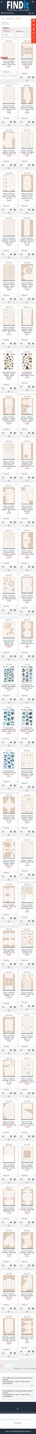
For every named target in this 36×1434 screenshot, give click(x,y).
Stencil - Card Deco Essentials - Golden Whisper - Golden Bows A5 (9, 330)
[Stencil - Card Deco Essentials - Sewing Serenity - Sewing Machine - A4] (9, 849)
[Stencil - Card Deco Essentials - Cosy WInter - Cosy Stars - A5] (27, 140)
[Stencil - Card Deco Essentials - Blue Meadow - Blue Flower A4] (27, 629)
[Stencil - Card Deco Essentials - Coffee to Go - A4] (9, 1068)
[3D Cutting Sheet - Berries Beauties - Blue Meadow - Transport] (27, 717)
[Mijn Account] (3, 2)
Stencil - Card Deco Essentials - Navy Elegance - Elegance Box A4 (9, 508)
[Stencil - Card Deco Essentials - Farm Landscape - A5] (27, 939)
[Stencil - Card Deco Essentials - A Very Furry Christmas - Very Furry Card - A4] (27, 227)
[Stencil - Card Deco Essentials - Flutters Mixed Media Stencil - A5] (27, 1068)
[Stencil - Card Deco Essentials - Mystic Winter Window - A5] (27, 1154)
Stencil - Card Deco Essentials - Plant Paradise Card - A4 (9, 951)
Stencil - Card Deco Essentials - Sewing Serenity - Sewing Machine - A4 (9, 863)
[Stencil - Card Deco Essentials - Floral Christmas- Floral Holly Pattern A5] (9, 540)
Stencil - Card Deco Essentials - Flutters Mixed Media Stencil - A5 (27, 1080)
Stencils (18, 18)
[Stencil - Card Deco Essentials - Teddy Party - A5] (27, 849)
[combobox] (9, 72)
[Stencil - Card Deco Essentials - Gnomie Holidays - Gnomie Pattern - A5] (9, 272)
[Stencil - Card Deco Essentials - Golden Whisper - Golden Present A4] (27, 317)
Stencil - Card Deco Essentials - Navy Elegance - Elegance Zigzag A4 (27, 508)
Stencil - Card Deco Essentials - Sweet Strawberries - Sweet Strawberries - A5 (27, 773)
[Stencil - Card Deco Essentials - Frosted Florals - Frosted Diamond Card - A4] (27, 183)
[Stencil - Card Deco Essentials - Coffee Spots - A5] (27, 1025)
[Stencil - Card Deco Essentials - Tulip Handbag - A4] (9, 1025)
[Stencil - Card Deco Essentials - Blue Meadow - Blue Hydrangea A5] (9, 629)
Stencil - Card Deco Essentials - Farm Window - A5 (9, 994)
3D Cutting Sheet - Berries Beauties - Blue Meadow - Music (27, 686)
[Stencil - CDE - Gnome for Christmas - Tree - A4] (27, 1326)
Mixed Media (10, 18)
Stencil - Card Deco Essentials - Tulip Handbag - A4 (9, 1037)
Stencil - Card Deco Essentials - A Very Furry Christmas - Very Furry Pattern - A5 (9, 241)
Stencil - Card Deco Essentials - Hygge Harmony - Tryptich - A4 (27, 1123)
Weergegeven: (20, 31)
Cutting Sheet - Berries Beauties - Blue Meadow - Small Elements (9, 686)
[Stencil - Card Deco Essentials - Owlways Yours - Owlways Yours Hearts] (9, 95)
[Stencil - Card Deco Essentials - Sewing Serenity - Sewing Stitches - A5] (27, 805)
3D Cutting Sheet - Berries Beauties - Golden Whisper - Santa (27, 373)
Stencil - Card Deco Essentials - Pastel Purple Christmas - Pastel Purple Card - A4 (27, 464)
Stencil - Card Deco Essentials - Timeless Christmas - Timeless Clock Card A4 (27, 419)
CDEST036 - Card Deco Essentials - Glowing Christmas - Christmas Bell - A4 (9, 1339)
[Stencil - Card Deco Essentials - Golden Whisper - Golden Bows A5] (9, 317)
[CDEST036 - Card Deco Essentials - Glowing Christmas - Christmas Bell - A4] (9, 1326)
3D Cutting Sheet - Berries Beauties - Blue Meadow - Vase (9, 772)
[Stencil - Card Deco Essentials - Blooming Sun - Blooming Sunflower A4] (27, 585)
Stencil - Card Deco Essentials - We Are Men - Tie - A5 (9, 1252)
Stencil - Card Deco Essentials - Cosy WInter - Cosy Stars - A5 (27, 152)
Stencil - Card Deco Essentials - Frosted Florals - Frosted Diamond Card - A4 (27, 196)
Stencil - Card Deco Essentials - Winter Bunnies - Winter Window (27, 63)
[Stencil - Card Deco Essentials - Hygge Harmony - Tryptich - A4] (27, 1111)
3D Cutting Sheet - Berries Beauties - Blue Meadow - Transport (27, 729)
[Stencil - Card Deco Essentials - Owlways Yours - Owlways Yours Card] (27, 95)
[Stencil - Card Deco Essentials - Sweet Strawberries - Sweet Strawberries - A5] (27, 760)
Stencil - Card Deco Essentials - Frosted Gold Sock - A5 (27, 1252)
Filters (6, 23)
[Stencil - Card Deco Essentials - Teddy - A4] (9, 894)
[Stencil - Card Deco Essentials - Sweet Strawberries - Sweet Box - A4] (9, 805)
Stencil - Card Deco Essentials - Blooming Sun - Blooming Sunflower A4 (27, 598)
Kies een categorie (8, 13)
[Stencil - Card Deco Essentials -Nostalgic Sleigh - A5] (27, 1283)
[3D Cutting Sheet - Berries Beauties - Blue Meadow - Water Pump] (9, 717)
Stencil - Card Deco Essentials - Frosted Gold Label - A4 (9, 1295)
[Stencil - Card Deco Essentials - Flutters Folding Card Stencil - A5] (9, 1111)
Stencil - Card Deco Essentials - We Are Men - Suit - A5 (27, 1209)
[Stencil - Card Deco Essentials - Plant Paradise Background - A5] (27, 894)
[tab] (18, 1381)
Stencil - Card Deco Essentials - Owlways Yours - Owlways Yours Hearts (9, 108)
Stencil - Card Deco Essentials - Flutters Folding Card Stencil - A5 (9, 1123)
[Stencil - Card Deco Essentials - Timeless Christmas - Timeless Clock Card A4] (27, 406)
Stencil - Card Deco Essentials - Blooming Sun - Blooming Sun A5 (9, 597)
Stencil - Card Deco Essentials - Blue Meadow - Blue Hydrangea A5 (9, 642)
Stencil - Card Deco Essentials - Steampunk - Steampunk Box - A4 (9, 152)
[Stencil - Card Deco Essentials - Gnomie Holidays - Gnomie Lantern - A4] (27, 272)
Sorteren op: (7, 31)
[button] (18, 1380)
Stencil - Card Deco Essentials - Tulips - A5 (27, 993)
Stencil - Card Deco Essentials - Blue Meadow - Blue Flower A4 (27, 642)
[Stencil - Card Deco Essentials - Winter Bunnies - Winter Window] (27, 50)
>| (12, 1365)
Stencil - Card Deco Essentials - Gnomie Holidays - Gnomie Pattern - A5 (9, 285)
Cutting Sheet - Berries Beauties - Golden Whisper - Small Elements (9, 374)
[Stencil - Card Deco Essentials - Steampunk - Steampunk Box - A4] (9, 140)
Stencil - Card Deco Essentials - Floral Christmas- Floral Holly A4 (27, 553)
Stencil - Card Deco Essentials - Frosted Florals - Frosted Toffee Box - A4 (9, 196)
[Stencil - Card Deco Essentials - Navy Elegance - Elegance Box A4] (9, 495)
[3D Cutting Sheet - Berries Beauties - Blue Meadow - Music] (27, 674)
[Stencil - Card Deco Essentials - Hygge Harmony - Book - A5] (9, 1154)
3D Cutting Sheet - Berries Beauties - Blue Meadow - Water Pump (9, 729)
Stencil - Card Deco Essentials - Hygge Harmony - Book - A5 (9, 1166)
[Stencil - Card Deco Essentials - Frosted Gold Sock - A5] (27, 1240)
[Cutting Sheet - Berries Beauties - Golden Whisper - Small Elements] (9, 361)
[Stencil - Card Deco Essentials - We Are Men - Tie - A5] (9, 1240)
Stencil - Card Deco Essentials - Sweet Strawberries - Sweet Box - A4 (8, 818)
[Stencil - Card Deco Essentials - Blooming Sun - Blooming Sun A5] (9, 585)
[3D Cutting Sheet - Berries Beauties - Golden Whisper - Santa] (27, 361)
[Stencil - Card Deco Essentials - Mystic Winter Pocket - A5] (9, 1197)
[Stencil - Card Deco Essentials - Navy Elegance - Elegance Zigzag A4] (27, 495)
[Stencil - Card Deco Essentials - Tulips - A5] (27, 982)
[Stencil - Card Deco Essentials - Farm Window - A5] (9, 982)
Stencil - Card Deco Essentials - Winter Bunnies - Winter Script (9, 62)
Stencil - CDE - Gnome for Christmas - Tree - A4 (27, 1338)
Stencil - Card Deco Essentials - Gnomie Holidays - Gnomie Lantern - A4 (27, 285)
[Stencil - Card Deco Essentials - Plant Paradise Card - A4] (9, 939)
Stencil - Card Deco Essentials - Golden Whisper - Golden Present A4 (27, 330)
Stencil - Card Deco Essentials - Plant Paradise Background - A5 (27, 907)
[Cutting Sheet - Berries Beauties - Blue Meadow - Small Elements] (9, 674)
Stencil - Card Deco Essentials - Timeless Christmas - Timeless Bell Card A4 (8, 419)
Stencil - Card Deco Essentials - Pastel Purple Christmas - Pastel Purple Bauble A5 (9, 464)
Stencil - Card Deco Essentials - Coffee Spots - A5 (27, 1037)
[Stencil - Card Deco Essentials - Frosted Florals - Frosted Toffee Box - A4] (9, 183)
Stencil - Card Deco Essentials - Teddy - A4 (9, 905)
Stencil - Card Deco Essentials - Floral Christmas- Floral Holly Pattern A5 (9, 553)
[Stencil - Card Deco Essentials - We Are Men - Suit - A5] (27, 1197)
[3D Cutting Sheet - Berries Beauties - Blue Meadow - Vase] (9, 760)
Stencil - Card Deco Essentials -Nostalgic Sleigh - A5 (27, 1295)
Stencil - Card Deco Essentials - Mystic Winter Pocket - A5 (9, 1209)
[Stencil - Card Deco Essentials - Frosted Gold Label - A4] (9, 1283)
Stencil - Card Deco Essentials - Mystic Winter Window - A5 (27, 1166)
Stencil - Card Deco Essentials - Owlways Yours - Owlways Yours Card (27, 108)
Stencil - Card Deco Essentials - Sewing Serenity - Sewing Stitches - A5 (27, 818)
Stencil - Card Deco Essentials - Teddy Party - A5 (27, 862)
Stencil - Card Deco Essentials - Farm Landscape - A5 (27, 951)
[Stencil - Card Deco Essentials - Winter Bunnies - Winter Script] (9, 50)
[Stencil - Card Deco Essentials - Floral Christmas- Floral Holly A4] (27, 540)
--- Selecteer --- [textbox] (6, 72)
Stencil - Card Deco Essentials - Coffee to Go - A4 (8, 1080)
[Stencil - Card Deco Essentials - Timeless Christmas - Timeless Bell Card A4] (9, 406)
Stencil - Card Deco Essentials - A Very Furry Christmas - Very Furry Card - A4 (27, 241)
